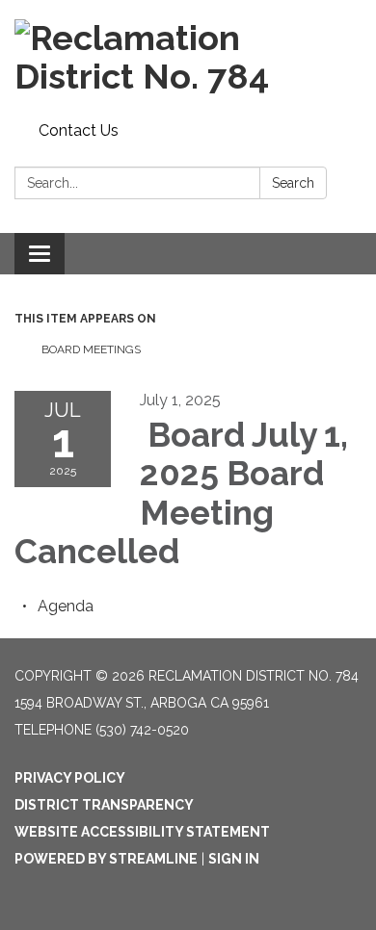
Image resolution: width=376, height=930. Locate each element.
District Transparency (104, 805)
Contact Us (79, 130)
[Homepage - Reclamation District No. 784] (188, 57)
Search (293, 183)
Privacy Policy (69, 778)
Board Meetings (90, 349)
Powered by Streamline (106, 858)
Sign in (233, 858)
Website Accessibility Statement (142, 832)
